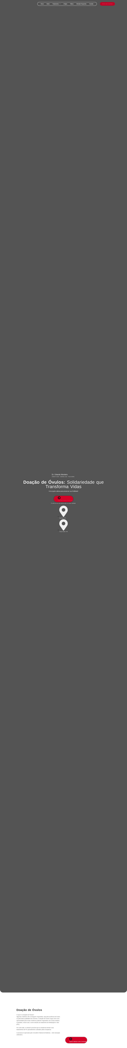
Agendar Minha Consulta (65, 500)
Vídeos (71, 3)
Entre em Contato (107, 4)
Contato (91, 3)
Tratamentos (56, 3)
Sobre (48, 3)
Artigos (65, 3)
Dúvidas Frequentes (81, 3)
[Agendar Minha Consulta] (59, 497)
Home (42, 3)
